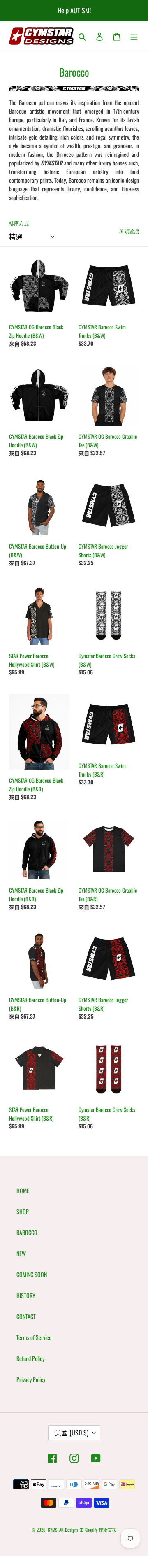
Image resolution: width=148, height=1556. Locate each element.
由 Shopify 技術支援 (98, 1529)
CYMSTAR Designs (63, 1529)
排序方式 (19, 223)
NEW (21, 1253)
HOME (22, 1190)
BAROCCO (26, 1232)
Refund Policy (30, 1358)
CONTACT (26, 1316)
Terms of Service (33, 1337)
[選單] (134, 36)
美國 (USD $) (71, 1432)
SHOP (22, 1211)
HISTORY (25, 1295)
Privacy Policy (30, 1379)
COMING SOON (31, 1274)
